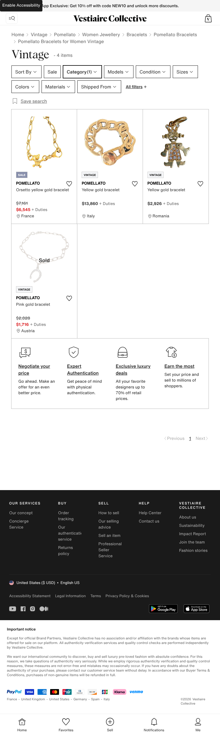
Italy (107, 699)
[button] (208, 18)
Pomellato (64, 34)
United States (59, 699)
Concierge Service (19, 524)
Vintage (39, 34)
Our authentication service (72, 533)
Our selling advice (109, 524)
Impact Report (192, 534)
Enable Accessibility (21, 5)
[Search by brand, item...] (12, 18)
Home (17, 34)
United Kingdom (33, 699)
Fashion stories (193, 551)
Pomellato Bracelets (175, 34)
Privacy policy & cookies (127, 596)
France (12, 699)
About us (187, 517)
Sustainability (192, 526)
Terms (95, 596)
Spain (95, 699)
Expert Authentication (83, 369)
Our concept (21, 513)
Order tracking (66, 516)
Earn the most (179, 366)
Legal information (70, 596)
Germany (80, 699)
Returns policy (65, 551)
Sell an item (110, 536)
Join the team (192, 542)
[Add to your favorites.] (69, 183)
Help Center (150, 513)
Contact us (149, 521)
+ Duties (39, 209)
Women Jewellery (101, 34)
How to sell (109, 513)
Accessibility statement (29, 596)
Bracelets (137, 34)
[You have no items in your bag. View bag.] (208, 18)
